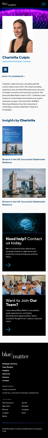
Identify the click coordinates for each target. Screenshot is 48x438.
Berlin (4, 416)
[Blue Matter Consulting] (9, 4)
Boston (5, 409)
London (5, 413)
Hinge (4, 431)
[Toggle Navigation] (44, 4)
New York (6, 406)
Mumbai (25, 406)
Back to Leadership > (13, 76)
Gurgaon (25, 409)
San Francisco (8, 403)
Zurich (24, 403)
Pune (24, 413)
